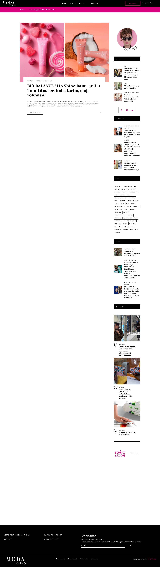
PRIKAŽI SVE (120, 512)
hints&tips (118, 197)
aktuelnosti (118, 186)
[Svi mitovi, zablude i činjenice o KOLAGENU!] (118, 252)
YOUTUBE (85, 559)
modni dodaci (119, 209)
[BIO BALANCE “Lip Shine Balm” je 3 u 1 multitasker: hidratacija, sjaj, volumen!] (64, 52)
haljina (129, 195)
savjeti (125, 223)
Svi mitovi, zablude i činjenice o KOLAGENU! (132, 253)
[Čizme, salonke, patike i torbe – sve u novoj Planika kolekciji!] (118, 164)
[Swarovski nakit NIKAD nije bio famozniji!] (118, 97)
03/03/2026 (122, 344)
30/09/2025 (122, 430)
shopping (132, 223)
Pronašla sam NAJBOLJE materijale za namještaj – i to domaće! (125, 394)
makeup (117, 203)
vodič (136, 229)
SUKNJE (118, 475)
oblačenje (129, 215)
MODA (132, 461)
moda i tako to (130, 203)
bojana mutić (125, 189)
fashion (124, 192)
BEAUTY (133, 464)
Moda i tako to (41, 80)
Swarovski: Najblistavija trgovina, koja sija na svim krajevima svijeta (132, 132)
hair (116, 195)
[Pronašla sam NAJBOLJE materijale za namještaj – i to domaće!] (127, 371)
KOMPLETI (119, 478)
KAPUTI (118, 483)
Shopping (136, 126)
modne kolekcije (120, 206)
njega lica (126, 212)
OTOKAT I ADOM (127, 218)
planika (126, 220)
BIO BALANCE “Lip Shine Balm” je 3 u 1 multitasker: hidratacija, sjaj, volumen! (63, 90)
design (133, 189)
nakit (126, 209)
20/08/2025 (30, 80)
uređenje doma (128, 229)
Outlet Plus (118, 220)
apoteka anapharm (130, 186)
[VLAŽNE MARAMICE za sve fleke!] (127, 414)
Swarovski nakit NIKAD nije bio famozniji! (131, 99)
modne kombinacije (133, 206)
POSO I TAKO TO (120, 498)
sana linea (118, 223)
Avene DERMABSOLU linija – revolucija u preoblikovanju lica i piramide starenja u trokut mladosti (132, 291)
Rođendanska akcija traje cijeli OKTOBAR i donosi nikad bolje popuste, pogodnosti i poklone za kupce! (132, 149)
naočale (132, 209)
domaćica (118, 192)
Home (22, 10)
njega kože (118, 212)
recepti (133, 220)
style (120, 226)
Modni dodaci (128, 126)
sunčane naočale (129, 226)
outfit (136, 218)
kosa (116, 200)
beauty (117, 189)
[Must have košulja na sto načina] (118, 86)
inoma (124, 197)
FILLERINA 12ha (133, 192)
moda (123, 203)
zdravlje (118, 232)
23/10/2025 (122, 387)
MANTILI (118, 481)
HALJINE (118, 472)
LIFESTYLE (134, 467)
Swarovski (118, 229)
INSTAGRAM (73, 559)
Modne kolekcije (129, 159)
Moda (125, 66)
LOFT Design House (132, 200)
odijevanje (118, 218)
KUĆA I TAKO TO (120, 490)
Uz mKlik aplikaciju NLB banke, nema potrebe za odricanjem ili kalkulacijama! (127, 351)
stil (116, 226)
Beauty (126, 249)
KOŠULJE (118, 467)
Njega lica (132, 249)
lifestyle (122, 200)
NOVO (117, 461)
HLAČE (117, 470)
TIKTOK (95, 559)
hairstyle (122, 195)
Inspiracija (127, 92)
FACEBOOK (61, 559)
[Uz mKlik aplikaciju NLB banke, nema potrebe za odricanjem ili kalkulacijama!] (127, 328)
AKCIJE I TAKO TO (118, 506)
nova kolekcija (119, 215)
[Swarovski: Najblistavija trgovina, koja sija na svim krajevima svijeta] (118, 131)
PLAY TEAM (152, 559)
